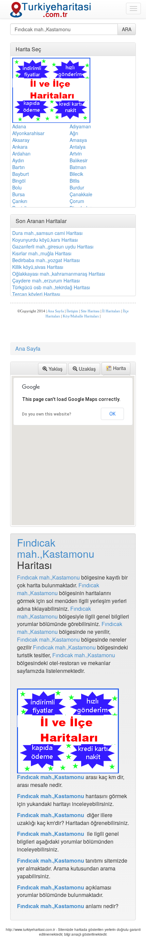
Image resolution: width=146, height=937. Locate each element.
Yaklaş (54, 368)
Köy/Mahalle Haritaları (81, 316)
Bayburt (20, 173)
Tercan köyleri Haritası (36, 294)
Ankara (20, 146)
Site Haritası (90, 311)
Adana (19, 126)
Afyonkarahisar (28, 133)
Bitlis (74, 180)
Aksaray (21, 139)
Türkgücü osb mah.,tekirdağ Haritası (51, 287)
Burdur (77, 187)
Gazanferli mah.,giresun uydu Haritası (52, 246)
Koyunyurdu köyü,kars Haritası (45, 239)
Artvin (76, 153)
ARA (126, 29)
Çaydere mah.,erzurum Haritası (46, 280)
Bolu (17, 187)
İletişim (72, 311)
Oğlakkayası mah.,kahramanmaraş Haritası (58, 273)
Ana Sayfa (56, 311)
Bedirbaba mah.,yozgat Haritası (46, 260)
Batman (78, 167)
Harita (119, 368)
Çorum (77, 201)
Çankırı (19, 201)
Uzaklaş (86, 368)
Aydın (18, 160)
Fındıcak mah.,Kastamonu (55, 548)
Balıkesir (79, 160)
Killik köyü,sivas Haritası (37, 266)
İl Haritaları (111, 311)
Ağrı (74, 133)
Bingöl (18, 180)
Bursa (18, 194)
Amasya (78, 139)
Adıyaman (80, 126)
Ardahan (21, 153)
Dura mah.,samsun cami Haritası (47, 232)
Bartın (18, 167)
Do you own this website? (46, 414)
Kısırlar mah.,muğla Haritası (41, 253)
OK (112, 414)
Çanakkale (81, 194)
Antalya (78, 146)
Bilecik (76, 173)
